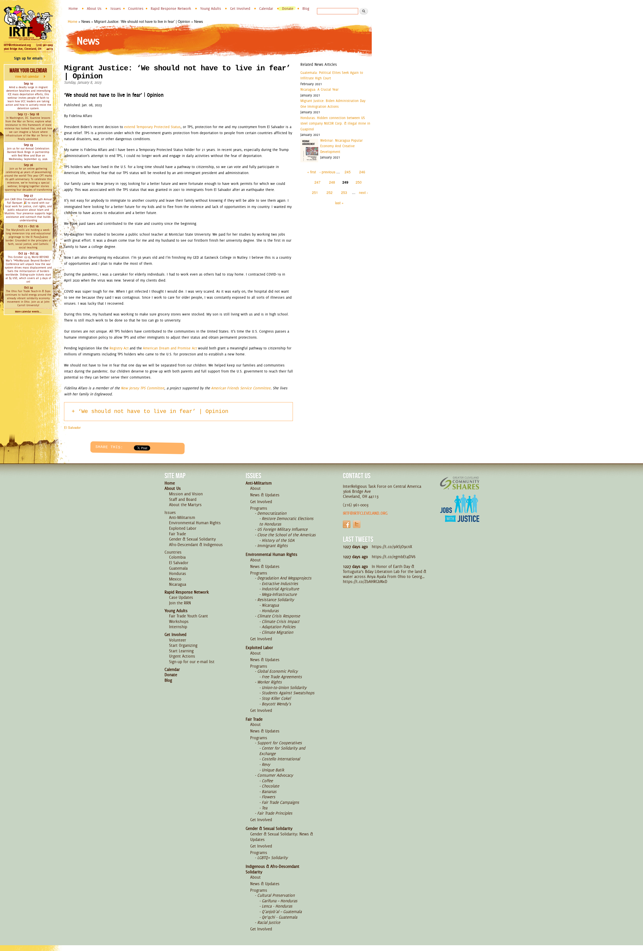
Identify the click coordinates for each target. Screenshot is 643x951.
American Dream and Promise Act (170, 348)
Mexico (175, 579)
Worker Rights (269, 681)
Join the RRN (180, 602)
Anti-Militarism (182, 517)
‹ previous (327, 171)
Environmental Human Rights (195, 522)
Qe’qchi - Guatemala (279, 917)
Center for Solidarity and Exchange (282, 751)
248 (332, 182)
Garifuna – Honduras (279, 900)
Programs (258, 508)
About (255, 488)
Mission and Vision (186, 493)
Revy (266, 764)
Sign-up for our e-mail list (192, 661)
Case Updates (181, 597)
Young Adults (210, 8)
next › (363, 192)
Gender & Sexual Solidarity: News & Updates (281, 836)
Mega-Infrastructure (279, 594)
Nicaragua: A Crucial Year (319, 89)
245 (348, 171)
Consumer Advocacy (275, 775)
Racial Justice (268, 922)
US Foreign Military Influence (282, 529)
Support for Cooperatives (279, 742)
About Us (94, 8)
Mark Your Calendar (28, 72)
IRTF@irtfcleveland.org (17, 45)
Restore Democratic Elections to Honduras (286, 521)
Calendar (266, 8)
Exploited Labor (182, 528)
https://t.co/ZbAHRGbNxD (365, 581)
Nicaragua (177, 584)
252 (330, 192)
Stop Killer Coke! (276, 698)
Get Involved (240, 8)
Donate (287, 8)
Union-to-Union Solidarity (284, 687)
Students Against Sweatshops (288, 692)
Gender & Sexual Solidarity (192, 539)
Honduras (177, 573)
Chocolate (270, 785)
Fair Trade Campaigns (280, 802)
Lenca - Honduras (277, 906)
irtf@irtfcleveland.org (365, 513)
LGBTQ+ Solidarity (272, 857)
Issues (116, 8)
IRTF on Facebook (346, 524)
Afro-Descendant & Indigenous (196, 544)
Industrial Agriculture (280, 588)
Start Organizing (183, 645)
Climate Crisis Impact (280, 621)
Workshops (179, 621)
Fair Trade (177, 533)
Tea (264, 807)
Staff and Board (182, 499)
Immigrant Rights (272, 545)
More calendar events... (28, 311)
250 (359, 182)
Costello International (281, 758)
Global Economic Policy (277, 671)
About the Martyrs (185, 504)
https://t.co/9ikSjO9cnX (392, 546)
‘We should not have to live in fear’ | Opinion (153, 411)
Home (73, 8)
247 (317, 182)
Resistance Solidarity (275, 599)
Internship (178, 626)
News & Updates (265, 494)
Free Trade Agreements (282, 676)
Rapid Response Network (171, 8)
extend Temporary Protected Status (152, 127)
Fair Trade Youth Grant (188, 615)
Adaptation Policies (279, 626)
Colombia (177, 557)
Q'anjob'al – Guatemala (282, 911)
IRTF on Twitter (356, 524)
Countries (135, 8)
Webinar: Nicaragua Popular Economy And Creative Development (341, 146)
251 (315, 192)
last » (339, 202)
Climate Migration (277, 632)
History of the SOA (278, 540)
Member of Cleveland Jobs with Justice (459, 514)
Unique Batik (273, 769)
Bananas (269, 791)
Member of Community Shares (459, 483)
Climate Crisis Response (278, 615)
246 (362, 171)
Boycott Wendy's (276, 703)
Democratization (271, 513)
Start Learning (181, 650)
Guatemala (178, 568)
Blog (305, 8)
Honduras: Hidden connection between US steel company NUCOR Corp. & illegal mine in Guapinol (335, 123)
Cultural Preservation (276, 895)
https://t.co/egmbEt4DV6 (393, 556)
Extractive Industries (280, 583)
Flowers (268, 796)
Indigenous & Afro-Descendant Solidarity (272, 869)
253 (344, 192)
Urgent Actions (182, 656)
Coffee (267, 780)
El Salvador (72, 427)
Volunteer (177, 640)
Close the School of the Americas (286, 534)
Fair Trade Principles (274, 813)
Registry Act (119, 348)
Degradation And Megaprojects (284, 577)
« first (311, 171)
